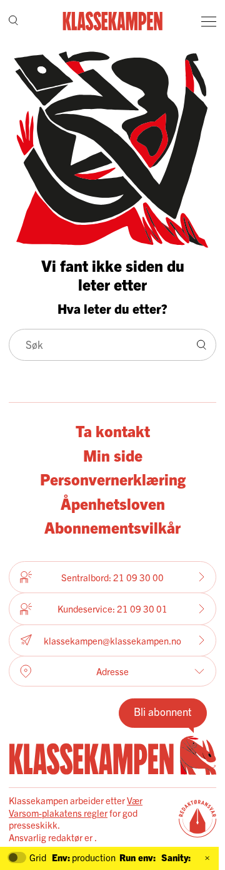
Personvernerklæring (113, 479)
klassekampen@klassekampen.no (112, 640)
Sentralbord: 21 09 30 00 (112, 577)
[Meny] (208, 21)
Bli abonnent (163, 711)
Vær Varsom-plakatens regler (75, 806)
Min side (112, 455)
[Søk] (13, 21)
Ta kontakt (113, 430)
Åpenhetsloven (113, 503)
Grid (37, 857)
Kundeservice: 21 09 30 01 (113, 608)
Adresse (112, 671)
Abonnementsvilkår (112, 527)
